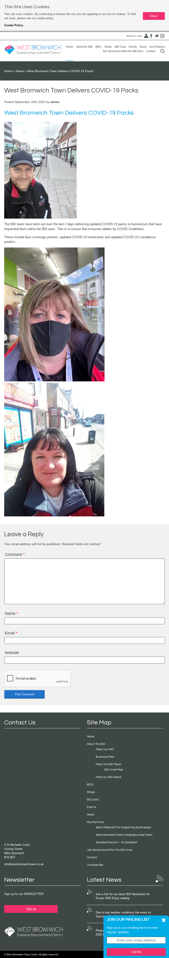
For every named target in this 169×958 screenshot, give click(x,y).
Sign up (31, 909)
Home (69, 46)
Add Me (136, 952)
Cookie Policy (13, 25)
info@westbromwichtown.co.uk (24, 864)
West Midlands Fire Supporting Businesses (123, 827)
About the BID (84, 46)
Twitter (156, 36)
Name (11, 613)
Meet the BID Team (108, 764)
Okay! (154, 16)
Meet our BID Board (108, 777)
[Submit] (162, 51)
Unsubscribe (95, 864)
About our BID (105, 749)
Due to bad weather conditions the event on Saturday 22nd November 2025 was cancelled (125, 914)
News (143, 46)
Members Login (134, 36)
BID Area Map (114, 769)
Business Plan (105, 756)
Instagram (162, 36)
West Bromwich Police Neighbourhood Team (124, 834)
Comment (15, 554)
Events (133, 46)
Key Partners (157, 46)
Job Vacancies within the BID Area (123, 51)
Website (12, 653)
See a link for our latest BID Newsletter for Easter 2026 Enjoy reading (123, 896)
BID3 (98, 46)
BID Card (120, 46)
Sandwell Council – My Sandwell (116, 842)
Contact (150, 51)
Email (11, 633)
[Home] (32, 50)
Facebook (151, 36)
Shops (108, 46)
